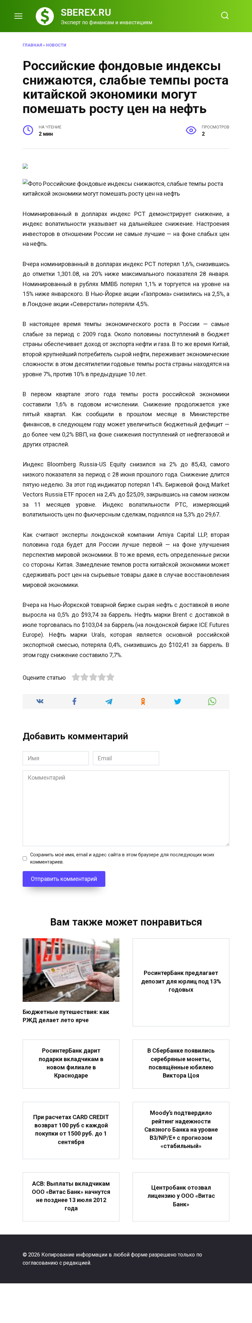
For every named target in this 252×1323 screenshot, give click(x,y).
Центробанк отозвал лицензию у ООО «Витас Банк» (181, 1195)
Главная (32, 45)
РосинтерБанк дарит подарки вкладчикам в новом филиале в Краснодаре (71, 1063)
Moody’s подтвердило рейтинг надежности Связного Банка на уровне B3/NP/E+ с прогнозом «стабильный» (181, 1129)
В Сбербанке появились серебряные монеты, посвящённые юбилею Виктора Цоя (181, 1063)
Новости (56, 45)
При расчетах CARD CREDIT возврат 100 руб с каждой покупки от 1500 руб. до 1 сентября (71, 1129)
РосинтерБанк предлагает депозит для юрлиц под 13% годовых (181, 981)
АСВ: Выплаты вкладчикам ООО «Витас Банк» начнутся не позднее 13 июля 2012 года (71, 1196)
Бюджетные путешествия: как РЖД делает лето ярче (66, 1015)
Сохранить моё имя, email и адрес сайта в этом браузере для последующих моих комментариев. (122, 858)
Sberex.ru (86, 12)
